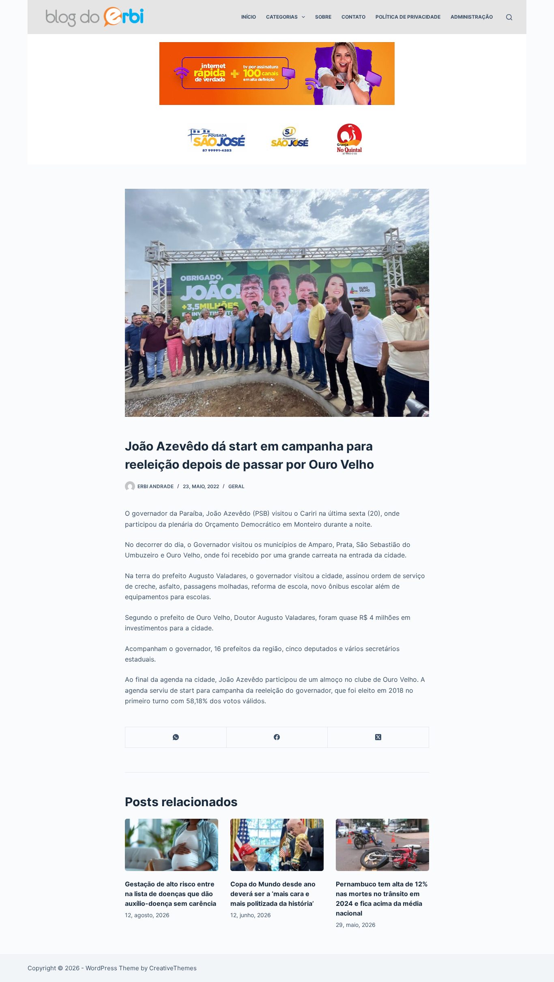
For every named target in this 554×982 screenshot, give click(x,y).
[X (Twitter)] (378, 737)
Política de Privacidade (408, 17)
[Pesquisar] (509, 17)
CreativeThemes (173, 968)
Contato (353, 17)
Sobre (323, 17)
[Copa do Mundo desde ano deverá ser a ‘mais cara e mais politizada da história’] (277, 845)
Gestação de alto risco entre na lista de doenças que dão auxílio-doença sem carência (170, 893)
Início (248, 17)
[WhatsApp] (176, 737)
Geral (236, 486)
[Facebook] (277, 737)
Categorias (282, 17)
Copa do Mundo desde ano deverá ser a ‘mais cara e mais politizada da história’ (273, 893)
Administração (472, 17)
